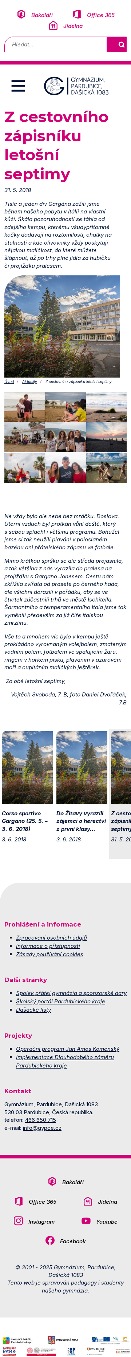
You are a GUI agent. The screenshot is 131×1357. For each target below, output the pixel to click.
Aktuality (29, 381)
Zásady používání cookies (49, 954)
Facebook (73, 1241)
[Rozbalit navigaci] (18, 86)
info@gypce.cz (42, 1127)
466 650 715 (40, 1119)
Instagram (41, 1221)
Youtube (107, 1221)
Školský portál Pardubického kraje (60, 1001)
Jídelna (73, 25)
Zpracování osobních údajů (51, 937)
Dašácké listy (33, 1009)
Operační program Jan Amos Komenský (67, 1048)
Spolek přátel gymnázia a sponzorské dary (71, 993)
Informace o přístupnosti (48, 945)
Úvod (9, 381)
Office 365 (101, 15)
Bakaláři (42, 15)
